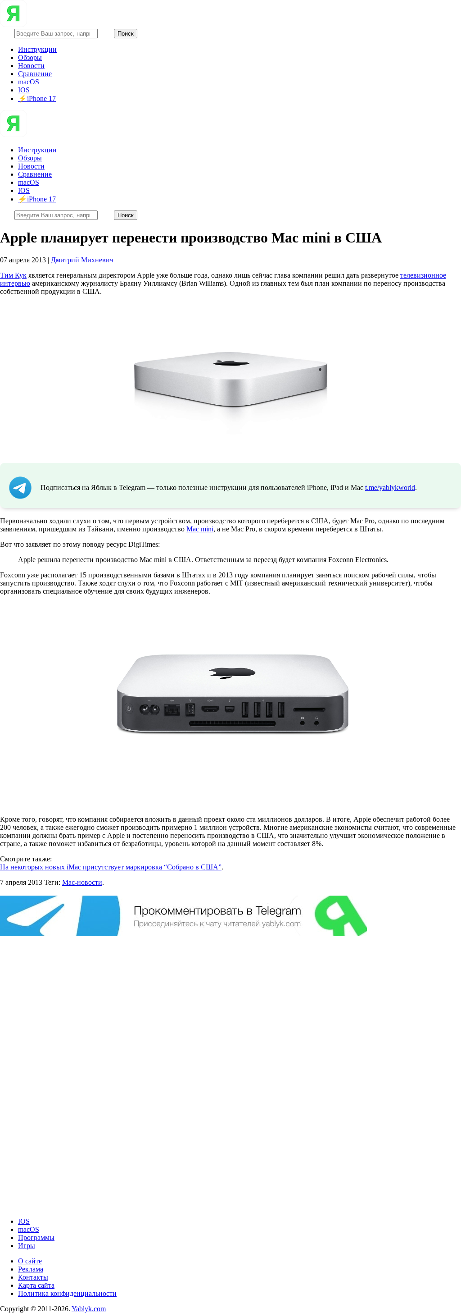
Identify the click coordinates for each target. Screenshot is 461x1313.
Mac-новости (82, 882)
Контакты (33, 1277)
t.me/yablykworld (390, 487)
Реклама (30, 1269)
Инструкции (37, 49)
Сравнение (35, 74)
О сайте (30, 1261)
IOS (24, 90)
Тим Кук (13, 275)
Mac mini (199, 529)
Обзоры (30, 57)
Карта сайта (36, 1285)
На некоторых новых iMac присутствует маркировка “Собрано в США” (110, 867)
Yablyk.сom (89, 1309)
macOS (28, 82)
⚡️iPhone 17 (37, 98)
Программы (36, 1237)
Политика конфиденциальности (67, 1293)
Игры (26, 1245)
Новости (31, 65)
